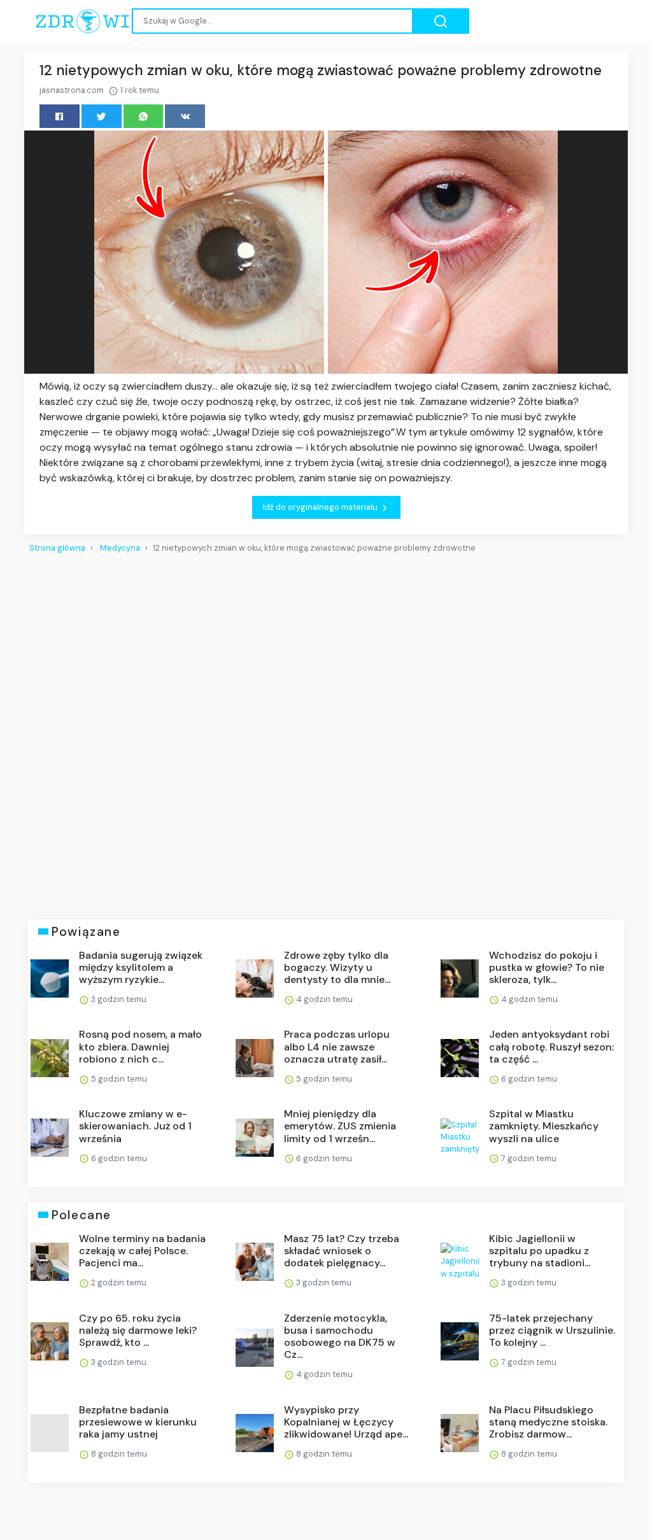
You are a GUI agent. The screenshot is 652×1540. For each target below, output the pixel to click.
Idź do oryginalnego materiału (321, 507)
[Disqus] (326, 731)
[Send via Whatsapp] (144, 116)
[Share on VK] (185, 116)
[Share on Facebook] (59, 116)
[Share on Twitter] (102, 116)
